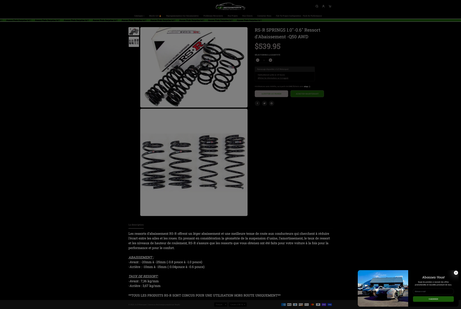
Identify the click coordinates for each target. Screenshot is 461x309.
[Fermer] (456, 272)
